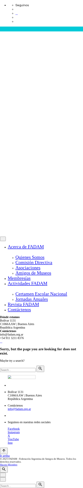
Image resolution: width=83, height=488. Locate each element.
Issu (10, 442)
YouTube (13, 439)
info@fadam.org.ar (19, 409)
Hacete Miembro (10, 201)
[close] (3, 87)
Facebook (14, 428)
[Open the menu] (1, 34)
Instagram (14, 432)
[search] (40, 369)
